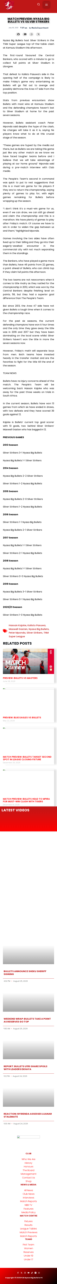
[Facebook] (18, 1273)
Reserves (29, 1252)
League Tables (28, 1228)
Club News (28, 1194)
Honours (28, 1166)
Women (28, 1248)
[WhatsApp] (39, 1273)
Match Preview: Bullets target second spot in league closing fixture (27, 758)
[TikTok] (32, 1273)
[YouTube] (28, 1273)
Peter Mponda (17, 632)
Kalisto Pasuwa (36, 625)
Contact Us (28, 1177)
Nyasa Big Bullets (39, 629)
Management (28, 1174)
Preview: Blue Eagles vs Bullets (22, 717)
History (28, 1163)
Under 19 (28, 1255)
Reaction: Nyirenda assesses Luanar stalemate (28, 1115)
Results (28, 1225)
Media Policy (28, 1212)
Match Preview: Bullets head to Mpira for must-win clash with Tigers (26, 800)
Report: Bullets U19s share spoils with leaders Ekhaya (25, 1068)
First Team (28, 1244)
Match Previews (28, 1232)
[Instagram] (25, 1273)
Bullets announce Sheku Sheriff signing (25, 973)
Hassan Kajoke (17, 625)
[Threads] (35, 1273)
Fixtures (28, 1221)
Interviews (28, 1197)
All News (28, 1190)
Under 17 (28, 1259)
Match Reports (28, 1201)
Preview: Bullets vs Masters (20, 678)
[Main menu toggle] (46, 5)
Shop (29, 1181)
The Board (28, 1170)
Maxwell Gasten (18, 629)
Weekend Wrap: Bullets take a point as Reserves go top (27, 1020)
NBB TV (28, 1205)
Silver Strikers (34, 632)
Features (28, 1208)
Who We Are (28, 1159)
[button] (38, 5)
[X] (21, 1273)
